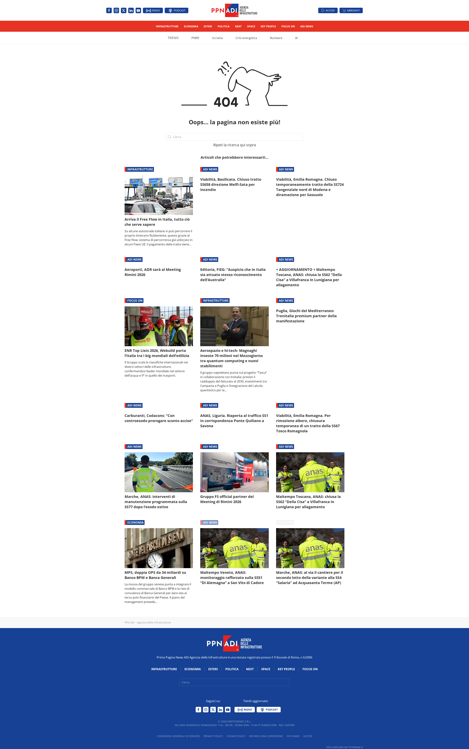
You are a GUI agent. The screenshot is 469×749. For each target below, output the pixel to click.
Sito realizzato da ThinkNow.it (344, 747)
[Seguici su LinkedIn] (131, 10)
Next (238, 26)
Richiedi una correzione (266, 736)
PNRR (195, 38)
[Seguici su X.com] (123, 10)
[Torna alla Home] (234, 10)
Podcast (179, 10)
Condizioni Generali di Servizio (178, 736)
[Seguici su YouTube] (138, 10)
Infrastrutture (167, 26)
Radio (155, 10)
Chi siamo (293, 736)
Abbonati (353, 10)
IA (296, 38)
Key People (268, 26)
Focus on (288, 26)
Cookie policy (236, 736)
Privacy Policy (213, 736)
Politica (224, 26)
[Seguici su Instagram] (116, 10)
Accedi (330, 10)
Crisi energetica (246, 38)
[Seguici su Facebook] (109, 10)
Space (251, 26)
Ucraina (217, 38)
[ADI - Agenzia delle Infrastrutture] (234, 643)
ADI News (306, 26)
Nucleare (276, 38)
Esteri (208, 26)
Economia (191, 26)
